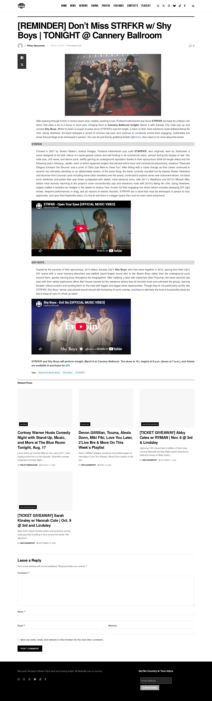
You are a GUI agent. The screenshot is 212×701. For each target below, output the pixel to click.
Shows (94, 5)
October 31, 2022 (168, 460)
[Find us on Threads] (169, 6)
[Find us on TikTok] (180, 6)
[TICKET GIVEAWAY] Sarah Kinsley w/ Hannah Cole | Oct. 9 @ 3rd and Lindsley (44, 520)
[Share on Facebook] (22, 57)
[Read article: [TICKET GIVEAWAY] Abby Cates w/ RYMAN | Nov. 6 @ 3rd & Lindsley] (167, 408)
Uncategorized (74, 45)
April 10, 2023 (105, 465)
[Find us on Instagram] (158, 6)
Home (64, 5)
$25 (67, 365)
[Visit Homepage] (21, 6)
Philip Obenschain (36, 45)
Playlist (146, 5)
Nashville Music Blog (49, 372)
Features (119, 5)
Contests (132, 5)
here (138, 137)
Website (112, 625)
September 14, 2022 (47, 543)
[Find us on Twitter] (163, 6)
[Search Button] (193, 6)
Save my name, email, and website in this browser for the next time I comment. (62, 639)
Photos (106, 5)
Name (22, 611)
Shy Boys (67, 372)
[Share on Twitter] (22, 65)
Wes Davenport (88, 465)
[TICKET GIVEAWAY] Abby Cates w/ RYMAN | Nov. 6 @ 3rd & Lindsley (166, 437)
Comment (24, 572)
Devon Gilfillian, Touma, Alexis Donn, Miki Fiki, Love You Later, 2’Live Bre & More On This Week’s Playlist (106, 440)
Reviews (83, 5)
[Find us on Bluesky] (174, 6)
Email (21, 625)
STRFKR (80, 372)
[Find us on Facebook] (184, 6)
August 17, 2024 (48, 465)
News (73, 5)
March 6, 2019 (57, 45)
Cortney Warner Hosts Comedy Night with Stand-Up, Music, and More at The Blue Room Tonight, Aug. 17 (44, 440)
